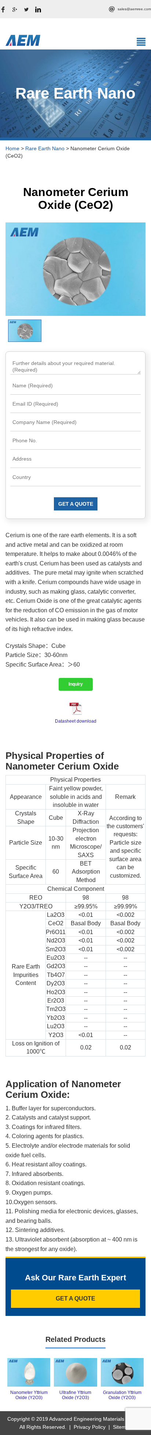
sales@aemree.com (134, 9)
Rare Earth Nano (45, 148)
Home (12, 148)
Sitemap (122, 1427)
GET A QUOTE (75, 504)
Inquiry (76, 684)
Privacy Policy (90, 1427)
